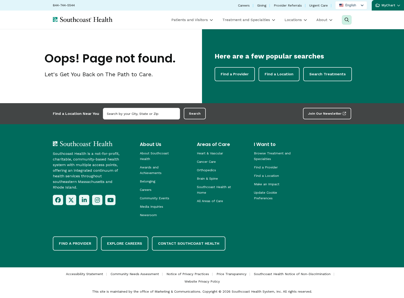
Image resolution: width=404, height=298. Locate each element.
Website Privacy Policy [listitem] (202, 281)
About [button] (321, 20)
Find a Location (279, 74)
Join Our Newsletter (325, 113)
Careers (244, 5)
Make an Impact (266, 184)
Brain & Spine (207, 178)
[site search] (346, 20)
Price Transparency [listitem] (231, 274)
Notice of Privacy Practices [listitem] (187, 274)
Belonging (147, 181)
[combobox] (141, 114)
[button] (388, 5)
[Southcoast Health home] (82, 19)
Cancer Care (206, 162)
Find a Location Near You (76, 113)
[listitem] (58, 200)
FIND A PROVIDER (75, 243)
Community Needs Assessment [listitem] (135, 274)
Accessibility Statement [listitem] (84, 274)
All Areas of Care (210, 201)
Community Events (154, 198)
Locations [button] (293, 20)
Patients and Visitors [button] (189, 20)
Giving (261, 5)
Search (195, 113)
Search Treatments (327, 74)
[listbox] (351, 5)
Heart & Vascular (210, 153)
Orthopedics (206, 170)
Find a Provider (235, 74)
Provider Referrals (288, 5)
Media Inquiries (151, 206)
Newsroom (148, 215)
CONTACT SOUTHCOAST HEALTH (188, 243)
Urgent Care (318, 5)
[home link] (82, 143)
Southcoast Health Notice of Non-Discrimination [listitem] (292, 274)
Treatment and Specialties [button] (246, 20)
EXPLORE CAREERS (124, 243)
